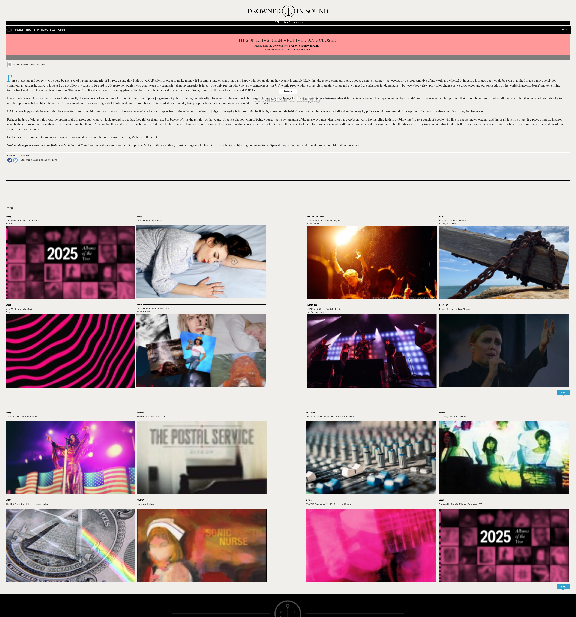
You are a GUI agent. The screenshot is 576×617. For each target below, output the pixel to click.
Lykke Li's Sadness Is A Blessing (455, 309)
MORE (563, 392)
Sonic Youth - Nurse (146, 504)
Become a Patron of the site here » (40, 159)
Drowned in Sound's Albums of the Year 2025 (460, 504)
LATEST (9, 208)
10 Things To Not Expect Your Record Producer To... (331, 416)
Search (564, 30)
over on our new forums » (305, 45)
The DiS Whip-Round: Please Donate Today (27, 504)
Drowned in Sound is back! (149, 220)
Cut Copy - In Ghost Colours (452, 416)
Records (18, 30)
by (20, 64)
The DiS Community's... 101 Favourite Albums (328, 504)
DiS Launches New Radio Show (21, 416)
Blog (52, 30)
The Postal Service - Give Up (151, 416)
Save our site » (288, 22)
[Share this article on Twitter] (15, 160)
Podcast (62, 30)
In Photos (42, 30)
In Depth (30, 30)
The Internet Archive (302, 49)
